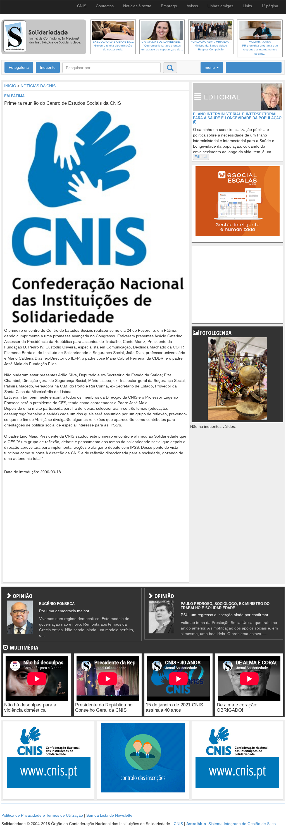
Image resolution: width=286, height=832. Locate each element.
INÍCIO (10, 86)
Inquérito (48, 67)
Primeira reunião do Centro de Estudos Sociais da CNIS (62, 103)
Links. (248, 6)
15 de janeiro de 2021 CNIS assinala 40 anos (174, 707)
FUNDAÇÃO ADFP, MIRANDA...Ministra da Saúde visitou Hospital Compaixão (211, 45)
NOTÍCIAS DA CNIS (38, 86)
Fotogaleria (19, 67)
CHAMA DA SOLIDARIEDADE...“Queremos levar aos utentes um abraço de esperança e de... (162, 45)
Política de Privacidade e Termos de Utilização (42, 815)
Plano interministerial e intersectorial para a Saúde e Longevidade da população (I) (237, 118)
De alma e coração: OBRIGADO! (237, 707)
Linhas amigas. (221, 6)
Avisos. (193, 6)
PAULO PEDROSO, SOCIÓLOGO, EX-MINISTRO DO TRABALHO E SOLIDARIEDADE (225, 606)
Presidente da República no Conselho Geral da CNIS (103, 707)
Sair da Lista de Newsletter (110, 815)
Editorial (201, 157)
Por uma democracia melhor (64, 611)
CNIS (178, 823)
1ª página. (270, 6)
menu (210, 67)
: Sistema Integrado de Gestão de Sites (231, 823)
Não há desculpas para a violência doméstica (30, 707)
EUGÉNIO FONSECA (57, 604)
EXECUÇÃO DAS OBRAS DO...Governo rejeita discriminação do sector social (113, 45)
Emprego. (169, 6)
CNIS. (82, 6)
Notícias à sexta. (137, 6)
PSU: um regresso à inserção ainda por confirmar (224, 615)
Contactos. (105, 6)
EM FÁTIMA (14, 96)
